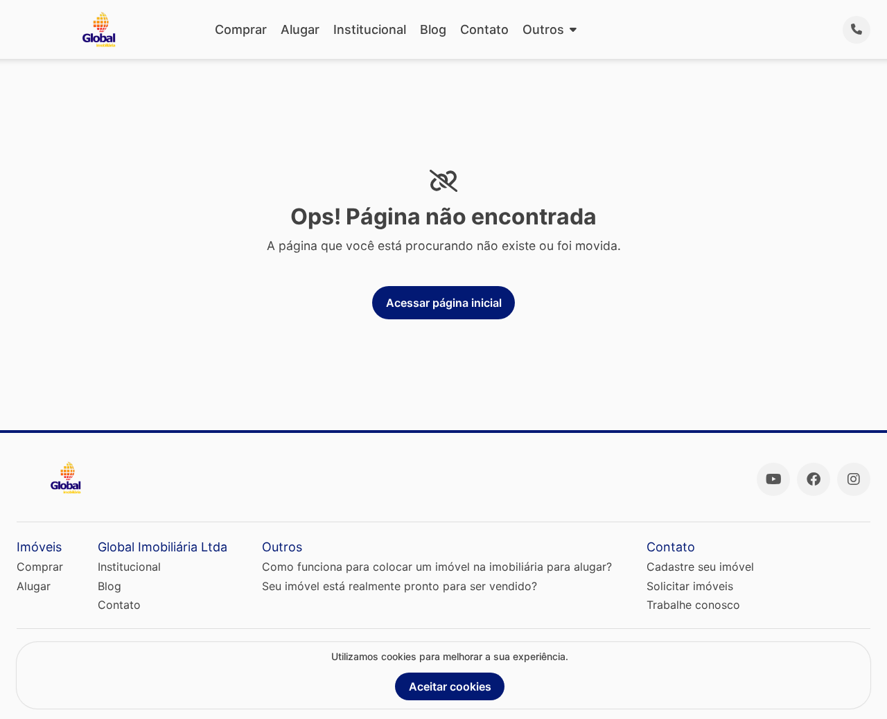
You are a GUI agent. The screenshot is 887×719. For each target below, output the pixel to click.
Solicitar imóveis (690, 586)
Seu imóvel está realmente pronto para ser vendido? (399, 586)
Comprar (241, 29)
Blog (433, 29)
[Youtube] (773, 479)
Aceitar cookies (450, 686)
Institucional (369, 29)
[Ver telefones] (856, 30)
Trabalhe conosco (693, 605)
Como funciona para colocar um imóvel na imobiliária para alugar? (437, 567)
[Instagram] (853, 479)
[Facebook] (813, 479)
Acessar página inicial (444, 303)
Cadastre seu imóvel (700, 567)
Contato (484, 29)
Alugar (300, 29)
